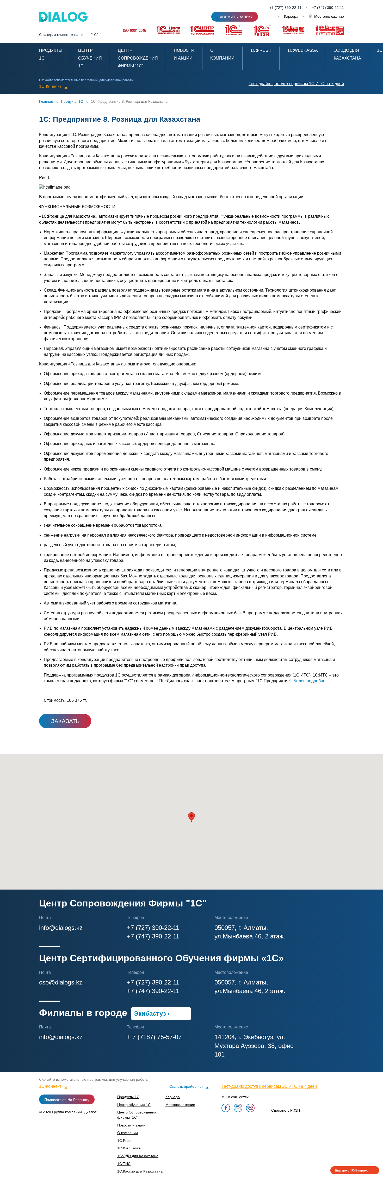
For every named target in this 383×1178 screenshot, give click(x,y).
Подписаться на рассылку (66, 1100)
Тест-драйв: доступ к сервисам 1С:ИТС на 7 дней (296, 83)
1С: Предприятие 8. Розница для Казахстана (129, 101)
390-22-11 (335, 7)
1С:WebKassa (302, 50)
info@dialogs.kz (61, 927)
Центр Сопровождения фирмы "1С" (138, 58)
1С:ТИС (124, 1164)
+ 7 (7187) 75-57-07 (154, 1036)
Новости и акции (131, 1125)
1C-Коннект (50, 86)
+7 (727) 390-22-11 (285, 7)
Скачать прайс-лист (186, 1086)
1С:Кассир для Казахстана (140, 1171)
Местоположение (328, 16)
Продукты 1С (72, 101)
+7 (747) (319, 7)
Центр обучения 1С (90, 58)
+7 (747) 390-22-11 (153, 936)
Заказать (65, 721)
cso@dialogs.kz (60, 982)
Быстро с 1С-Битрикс (351, 1170)
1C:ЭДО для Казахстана (137, 1156)
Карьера (291, 16)
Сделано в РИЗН (285, 1110)
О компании (127, 1133)
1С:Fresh (260, 50)
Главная (46, 101)
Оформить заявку (235, 17)
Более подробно (309, 681)
